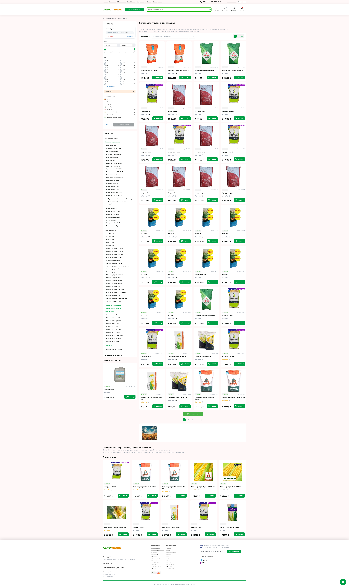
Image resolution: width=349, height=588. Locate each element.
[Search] (210, 9)
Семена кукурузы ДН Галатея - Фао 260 (205, 398)
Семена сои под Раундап (114, 349)
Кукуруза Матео (200, 152)
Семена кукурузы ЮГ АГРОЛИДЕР (117, 292)
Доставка (105, 2)
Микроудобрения (155, 562)
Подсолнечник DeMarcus (114, 163)
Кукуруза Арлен (200, 193)
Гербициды (154, 552)
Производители (157, 2)
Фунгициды (154, 556)
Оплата (168, 550)
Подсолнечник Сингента (114, 195)
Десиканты (154, 560)
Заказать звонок (231, 2)
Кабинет (217, 10)
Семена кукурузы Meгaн (203, 356)
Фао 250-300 (110, 237)
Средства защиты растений (114, 355)
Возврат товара (141, 2)
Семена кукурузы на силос (114, 251)
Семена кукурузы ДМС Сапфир (205, 315)
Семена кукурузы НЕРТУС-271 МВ (115, 527)
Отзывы (149, 2)
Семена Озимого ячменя (113, 305)
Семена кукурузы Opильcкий (177, 397)
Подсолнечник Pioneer (113, 211)
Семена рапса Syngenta (113, 321)
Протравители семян (157, 558)
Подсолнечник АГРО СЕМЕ (114, 172)
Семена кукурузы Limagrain (115, 269)
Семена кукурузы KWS (113, 295)
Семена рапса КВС (112, 326)
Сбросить (110, 36)
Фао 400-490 (110, 245)
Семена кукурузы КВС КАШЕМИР (179, 70)
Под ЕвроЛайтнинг (112, 157)
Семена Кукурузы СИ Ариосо (229, 527)
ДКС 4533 (171, 275)
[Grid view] (235, 36)
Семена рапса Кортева (113, 329)
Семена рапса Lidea (112, 315)
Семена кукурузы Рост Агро (115, 254)
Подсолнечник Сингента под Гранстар (120, 199)
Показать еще (193, 414)
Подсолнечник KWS (112, 186)
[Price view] (242, 36)
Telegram (204, 560)
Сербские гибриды (112, 183)
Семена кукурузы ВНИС (113, 272)
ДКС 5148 (171, 234)
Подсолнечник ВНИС (113, 180)
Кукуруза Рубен (200, 111)
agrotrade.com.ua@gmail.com (113, 568)
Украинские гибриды (113, 217)
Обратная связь (121, 2)
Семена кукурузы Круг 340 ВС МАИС (203, 487)
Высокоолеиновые (112, 151)
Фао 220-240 (110, 234)
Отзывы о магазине (171, 552)
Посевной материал (111, 18)
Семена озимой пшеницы (113, 308)
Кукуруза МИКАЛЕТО (175, 152)
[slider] (105, 49)
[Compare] (136, 375)
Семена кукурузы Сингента (115, 289)
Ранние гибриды (111, 145)
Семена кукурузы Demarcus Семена (117, 266)
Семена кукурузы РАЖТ (113, 286)
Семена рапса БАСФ (112, 323)
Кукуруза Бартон (173, 193)
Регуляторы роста (156, 566)
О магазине (112, 2)
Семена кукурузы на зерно (114, 248)
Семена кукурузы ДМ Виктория (232, 70)
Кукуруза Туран (146, 111)
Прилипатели (154, 564)
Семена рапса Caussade (114, 338)
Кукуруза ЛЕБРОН (228, 152)
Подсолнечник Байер (113, 175)
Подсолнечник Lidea (112, 189)
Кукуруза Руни (172, 111)
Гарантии (168, 554)
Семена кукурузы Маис (113, 277)
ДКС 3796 (144, 315)
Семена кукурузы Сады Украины (116, 298)
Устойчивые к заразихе (113, 148)
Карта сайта (169, 566)
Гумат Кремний (109, 389)
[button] (135, 382)
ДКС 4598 (144, 275)
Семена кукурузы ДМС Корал (205, 70)
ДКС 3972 (225, 275)
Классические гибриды (113, 154)
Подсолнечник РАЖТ (112, 208)
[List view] (238, 36)
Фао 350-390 (110, 242)
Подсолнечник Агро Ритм (114, 192)
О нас (167, 556)
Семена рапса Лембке (113, 332)
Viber (203, 562)
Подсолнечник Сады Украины (115, 226)
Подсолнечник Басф (112, 214)
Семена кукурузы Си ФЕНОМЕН (230, 487)
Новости (168, 558)
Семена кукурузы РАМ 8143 (177, 356)
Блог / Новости (131, 2)
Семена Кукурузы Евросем (114, 301)
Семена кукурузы (110, 230)
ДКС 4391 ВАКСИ (200, 275)
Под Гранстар (110, 160)
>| (201, 420)
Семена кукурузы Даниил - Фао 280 (151, 398)
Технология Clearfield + (113, 223)
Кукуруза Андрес (227, 193)
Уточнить (130, 36)
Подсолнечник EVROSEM (114, 169)
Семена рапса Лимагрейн (114, 335)
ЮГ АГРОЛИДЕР (111, 220)
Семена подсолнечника (112, 142)
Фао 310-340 (110, 240)
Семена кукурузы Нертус (114, 280)
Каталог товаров (135, 9)
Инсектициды (154, 554)
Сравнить (234, 9)
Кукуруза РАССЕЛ (228, 111)
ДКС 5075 (198, 234)
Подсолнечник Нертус (113, 166)
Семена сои (108, 345)
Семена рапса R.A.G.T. (113, 318)
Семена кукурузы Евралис (114, 275)
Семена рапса (109, 311)
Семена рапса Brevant (113, 341)
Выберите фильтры (124, 125)
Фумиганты (154, 568)
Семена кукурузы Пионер (114, 283)
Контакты (168, 562)
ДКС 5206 (144, 234)
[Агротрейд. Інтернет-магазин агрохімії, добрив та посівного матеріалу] (112, 9)
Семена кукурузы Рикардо (149, 70)
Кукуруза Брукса (227, 315)
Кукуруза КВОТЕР (228, 356)
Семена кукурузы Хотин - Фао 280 (233, 397)
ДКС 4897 (225, 234)
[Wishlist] (136, 371)
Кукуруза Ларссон (146, 193)
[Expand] (134, 138)
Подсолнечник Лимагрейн (114, 178)
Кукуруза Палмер (146, 152)
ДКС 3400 (171, 315)
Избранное (225, 9)
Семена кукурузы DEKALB (114, 263)
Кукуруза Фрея (146, 356)
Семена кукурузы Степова (114, 257)
